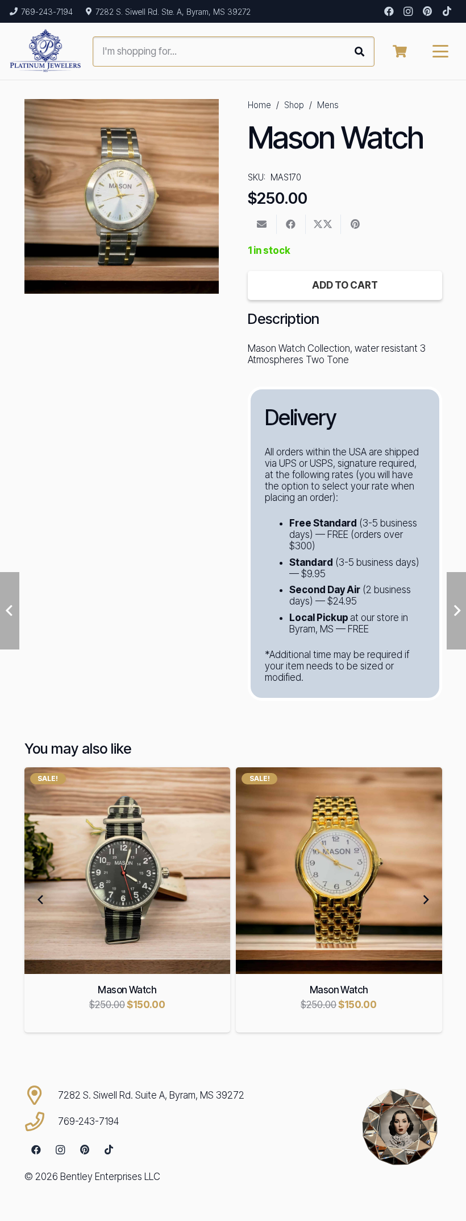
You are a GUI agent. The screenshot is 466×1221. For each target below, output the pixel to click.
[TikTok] (446, 11)
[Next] (425, 900)
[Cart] (399, 51)
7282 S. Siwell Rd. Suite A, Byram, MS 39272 (151, 1095)
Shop (294, 105)
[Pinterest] (427, 11)
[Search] (359, 51)
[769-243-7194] (41, 1121)
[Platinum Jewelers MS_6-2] (45, 51)
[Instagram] (408, 11)
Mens (328, 105)
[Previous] (41, 900)
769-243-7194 (88, 1121)
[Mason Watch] (127, 870)
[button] (440, 51)
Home (259, 105)
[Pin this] (355, 224)
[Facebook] (388, 11)
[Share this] (291, 224)
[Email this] (262, 224)
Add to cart (345, 285)
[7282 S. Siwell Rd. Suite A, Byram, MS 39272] (41, 1095)
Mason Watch (127, 990)
